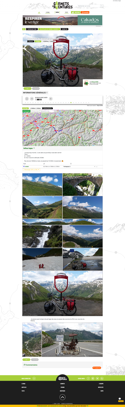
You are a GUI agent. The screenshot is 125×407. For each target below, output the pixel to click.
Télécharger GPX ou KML (31, 169)
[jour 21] (78, 102)
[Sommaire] (27, 99)
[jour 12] (55, 102)
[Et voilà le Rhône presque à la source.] (32, 340)
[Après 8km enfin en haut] (83, 259)
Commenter (97, 367)
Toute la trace (35, 111)
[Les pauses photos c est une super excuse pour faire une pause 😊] (83, 236)
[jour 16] (65, 102)
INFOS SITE (100, 387)
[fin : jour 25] (88, 102)
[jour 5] (38, 102)
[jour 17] (68, 102)
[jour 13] (58, 102)
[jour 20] (76, 102)
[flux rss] (101, 379)
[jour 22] (81, 102)
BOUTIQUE (77, 12)
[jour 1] (27, 102)
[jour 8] (45, 102)
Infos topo (28, 148)
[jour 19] (51, 99)
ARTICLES (24, 387)
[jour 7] (43, 102)
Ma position (27, 111)
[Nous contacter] (33, 379)
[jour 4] (35, 102)
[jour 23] (83, 102)
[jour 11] (53, 102)
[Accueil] (39, 12)
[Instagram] (92, 379)
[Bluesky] (96, 379)
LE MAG (47, 12)
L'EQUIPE (101, 383)
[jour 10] (50, 102)
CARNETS (62, 383)
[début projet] (25, 102)
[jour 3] (32, 102)
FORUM (62, 387)
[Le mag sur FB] (87, 379)
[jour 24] (86, 102)
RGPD (102, 391)
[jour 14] (60, 102)
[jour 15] (63, 102)
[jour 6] (40, 102)
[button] (57, 131)
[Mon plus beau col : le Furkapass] (62, 293)
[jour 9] (48, 102)
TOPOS (57, 12)
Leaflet (93, 145)
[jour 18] (70, 102)
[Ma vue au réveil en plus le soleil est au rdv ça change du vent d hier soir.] (42, 184)
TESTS (66, 12)
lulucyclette (95, 82)
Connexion (86, 12)
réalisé (27, 166)
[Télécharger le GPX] (97, 166)
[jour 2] (30, 102)
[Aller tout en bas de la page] (119, 398)
